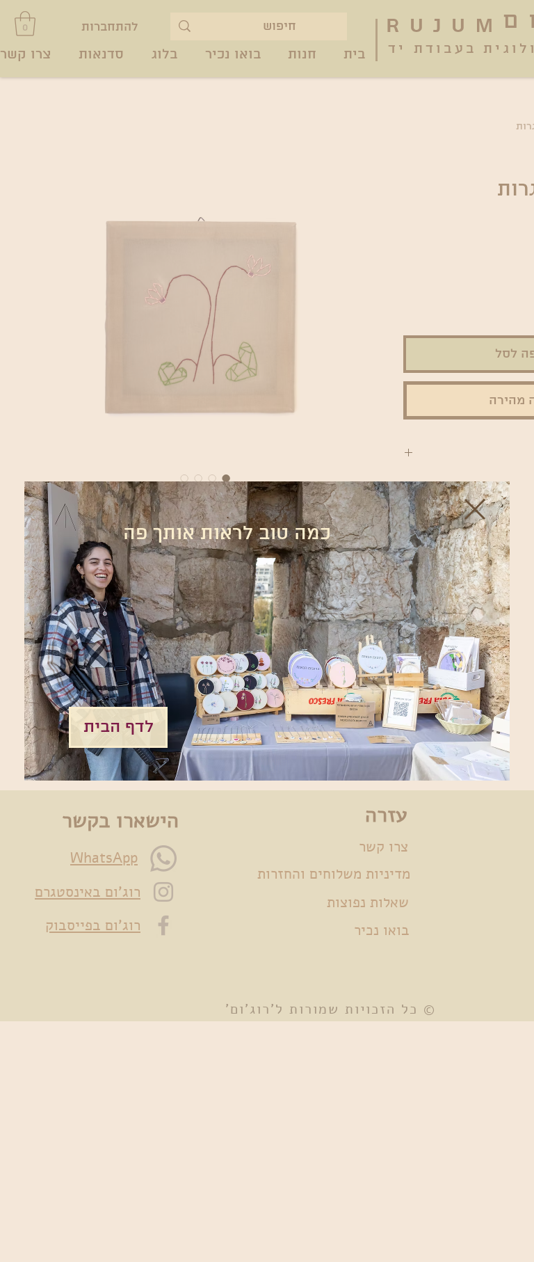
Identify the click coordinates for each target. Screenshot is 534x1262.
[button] (474, 509)
